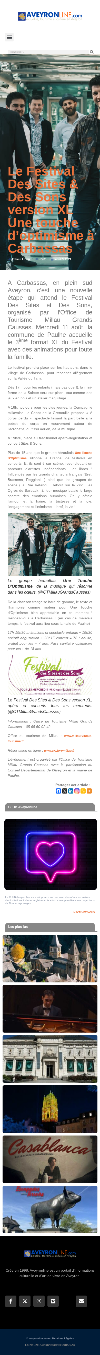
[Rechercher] (92, 52)
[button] (9, 37)
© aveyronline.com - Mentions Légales (50, 1338)
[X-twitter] (25, 1301)
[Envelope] (81, 1301)
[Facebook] (58, 791)
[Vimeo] (53, 1301)
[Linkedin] (70, 791)
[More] (89, 791)
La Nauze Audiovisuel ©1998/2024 (50, 1345)
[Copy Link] (83, 791)
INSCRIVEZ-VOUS (84, 912)
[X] (64, 791)
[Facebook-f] (10, 1301)
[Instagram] (76, 791)
